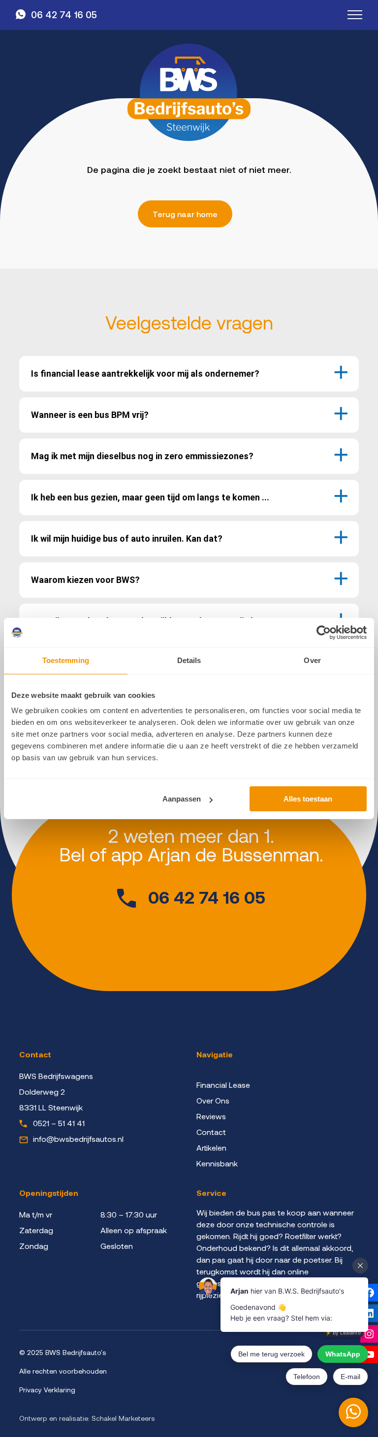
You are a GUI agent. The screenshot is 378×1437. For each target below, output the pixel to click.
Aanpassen (181, 799)
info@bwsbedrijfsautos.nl (78, 1138)
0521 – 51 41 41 (59, 1123)
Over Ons (212, 1100)
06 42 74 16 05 (64, 14)
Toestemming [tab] (65, 660)
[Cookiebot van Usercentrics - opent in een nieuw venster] (324, 632)
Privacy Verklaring (47, 1389)
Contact (211, 1131)
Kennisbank (217, 1163)
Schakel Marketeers (123, 1418)
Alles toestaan (308, 799)
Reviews (211, 1116)
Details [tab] (189, 660)
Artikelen (211, 1147)
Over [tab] (312, 660)
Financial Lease (223, 1084)
